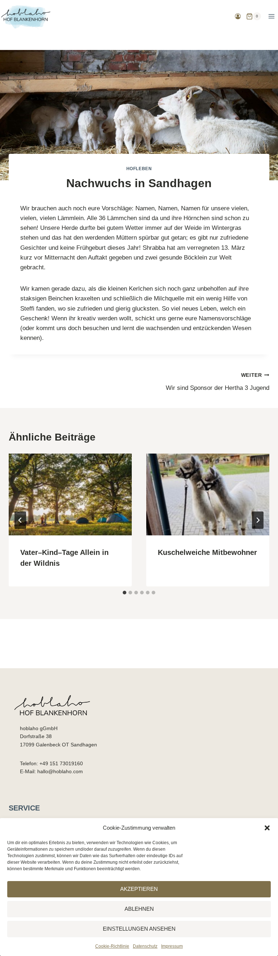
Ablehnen (139, 909)
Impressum (172, 946)
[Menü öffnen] (271, 16)
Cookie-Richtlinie (112, 946)
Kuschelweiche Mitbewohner (207, 552)
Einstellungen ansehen (139, 929)
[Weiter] (258, 520)
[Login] (238, 16)
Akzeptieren (139, 889)
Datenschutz (145, 946)
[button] (267, 827)
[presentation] (70, 495)
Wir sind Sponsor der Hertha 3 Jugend (217, 381)
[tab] (124, 592)
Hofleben (139, 168)
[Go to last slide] (20, 520)
